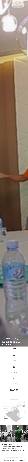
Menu (14, 348)
